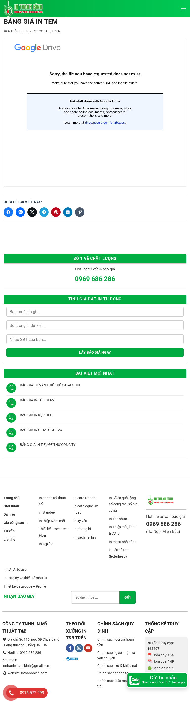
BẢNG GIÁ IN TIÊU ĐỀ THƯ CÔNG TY (47, 445)
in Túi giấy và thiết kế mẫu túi (26, 578)
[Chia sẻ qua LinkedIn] (67, 212)
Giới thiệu (11, 506)
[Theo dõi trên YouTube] (88, 648)
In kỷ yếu (80, 521)
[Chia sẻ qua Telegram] (44, 212)
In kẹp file (46, 544)
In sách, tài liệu (85, 537)
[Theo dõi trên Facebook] (70, 648)
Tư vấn (9, 531)
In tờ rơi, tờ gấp (15, 570)
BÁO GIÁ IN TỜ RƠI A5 (37, 400)
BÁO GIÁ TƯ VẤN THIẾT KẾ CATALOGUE (50, 385)
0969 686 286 (95, 279)
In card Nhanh (84, 498)
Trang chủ (12, 498)
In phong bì (82, 529)
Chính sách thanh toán (114, 673)
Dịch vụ (9, 515)
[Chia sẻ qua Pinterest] (56, 212)
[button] (183, 8)
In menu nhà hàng (123, 542)
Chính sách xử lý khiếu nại (117, 666)
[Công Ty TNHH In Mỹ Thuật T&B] (28, 8)
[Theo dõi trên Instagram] (79, 648)
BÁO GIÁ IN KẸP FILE (36, 415)
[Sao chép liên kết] (79, 212)
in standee (47, 513)
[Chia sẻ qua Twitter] (32, 212)
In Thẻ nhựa (118, 519)
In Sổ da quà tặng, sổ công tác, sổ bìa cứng (123, 504)
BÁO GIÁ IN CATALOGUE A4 (41, 430)
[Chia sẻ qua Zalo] (20, 212)
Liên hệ (9, 539)
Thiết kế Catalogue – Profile (25, 586)
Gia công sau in (16, 523)
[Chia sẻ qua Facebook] (8, 212)
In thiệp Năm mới (52, 521)
